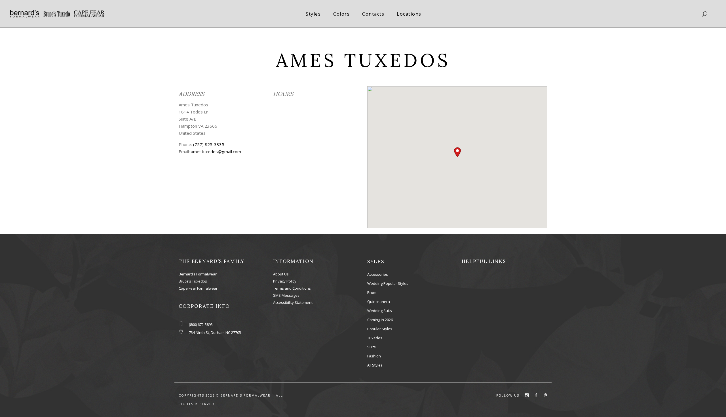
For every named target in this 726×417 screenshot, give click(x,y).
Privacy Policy (284, 281)
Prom (371, 292)
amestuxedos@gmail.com (216, 151)
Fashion (374, 356)
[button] (457, 152)
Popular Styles (379, 328)
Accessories (377, 274)
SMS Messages (286, 295)
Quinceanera (378, 301)
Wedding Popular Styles (387, 283)
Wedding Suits (379, 310)
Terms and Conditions (292, 288)
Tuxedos (374, 337)
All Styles (375, 365)
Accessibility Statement (293, 302)
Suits (371, 346)
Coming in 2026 (380, 319)
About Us (281, 274)
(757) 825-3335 (208, 144)
